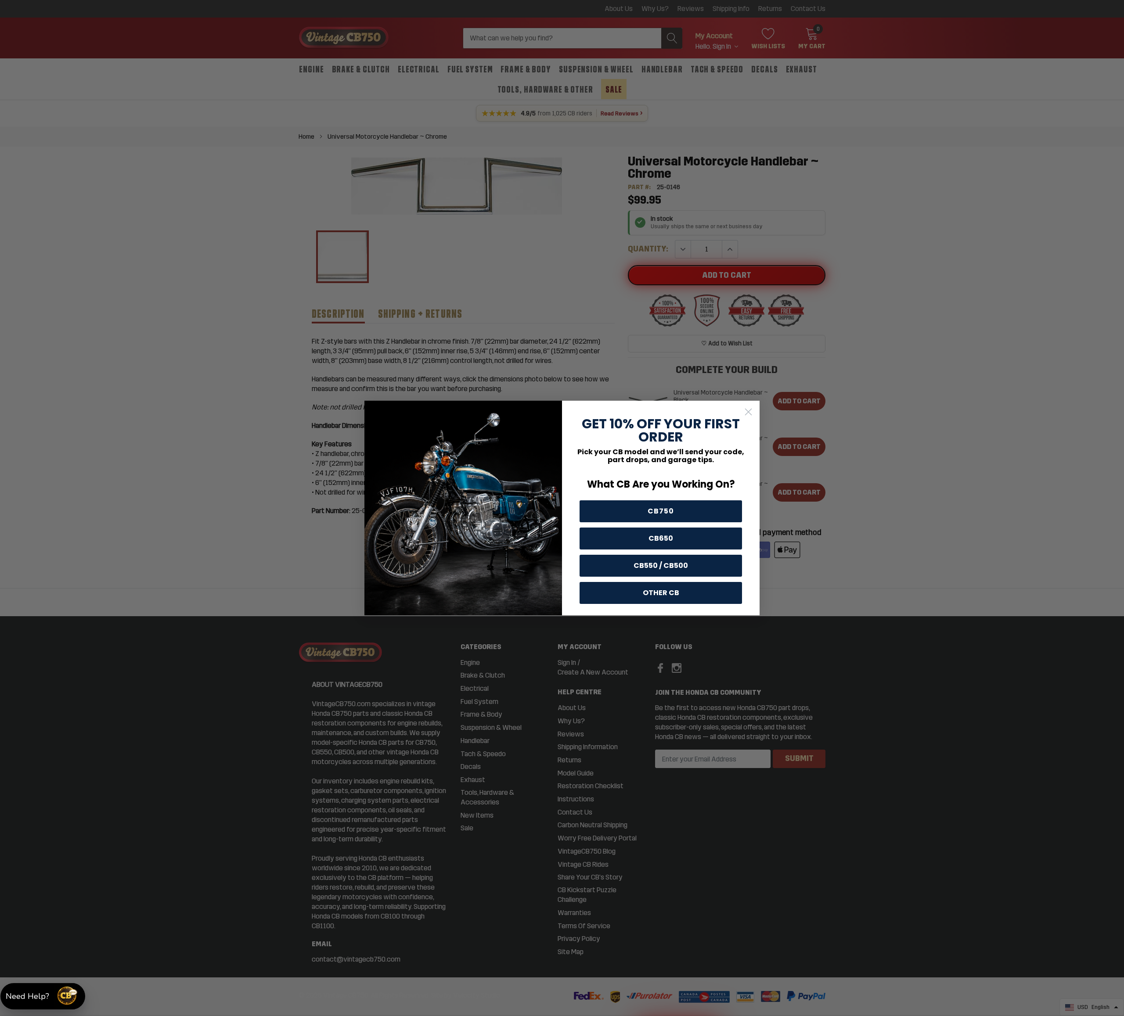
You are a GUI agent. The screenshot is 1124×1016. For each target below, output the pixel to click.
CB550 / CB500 (661, 565)
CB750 (661, 511)
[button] (42, 996)
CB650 (660, 538)
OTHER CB (661, 593)
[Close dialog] (748, 412)
